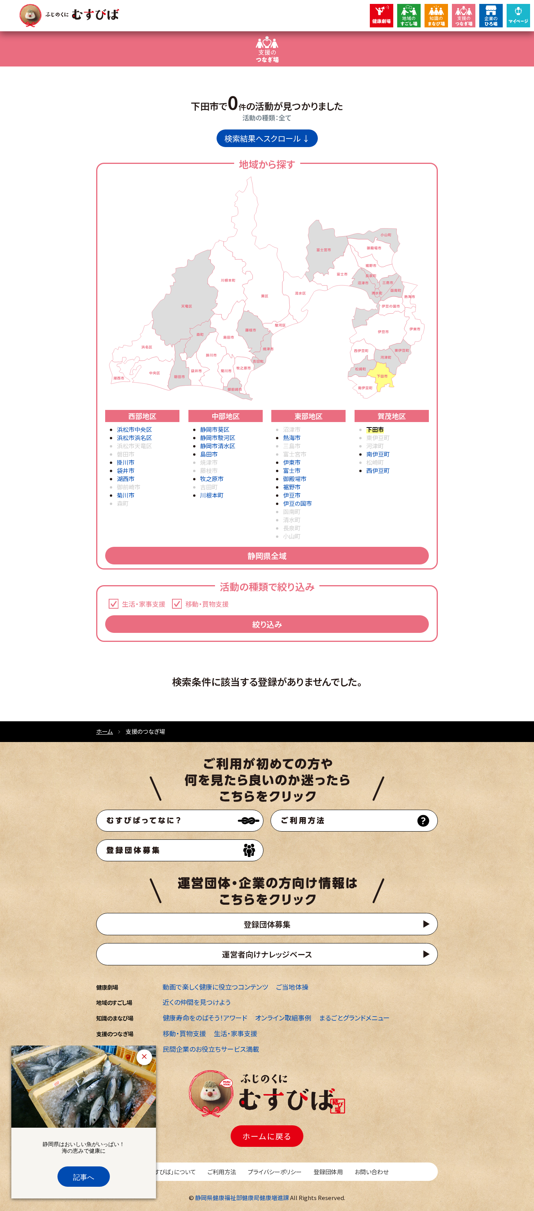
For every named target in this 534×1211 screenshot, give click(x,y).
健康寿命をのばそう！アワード (205, 1017)
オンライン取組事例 (283, 1017)
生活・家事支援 (235, 1033)
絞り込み (267, 624)
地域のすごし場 (114, 1002)
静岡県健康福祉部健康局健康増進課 (242, 1197)
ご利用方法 (222, 1172)
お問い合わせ (372, 1172)
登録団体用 (328, 1172)
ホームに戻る (267, 1136)
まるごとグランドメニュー (354, 1017)
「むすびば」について (170, 1172)
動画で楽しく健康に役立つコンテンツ (215, 987)
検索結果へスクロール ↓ (267, 138)
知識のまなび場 (114, 1018)
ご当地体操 (292, 987)
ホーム (104, 731)
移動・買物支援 (184, 1033)
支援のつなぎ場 (114, 1034)
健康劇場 (107, 987)
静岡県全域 (267, 555)
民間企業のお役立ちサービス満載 (211, 1049)
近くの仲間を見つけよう (197, 1002)
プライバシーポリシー (275, 1172)
